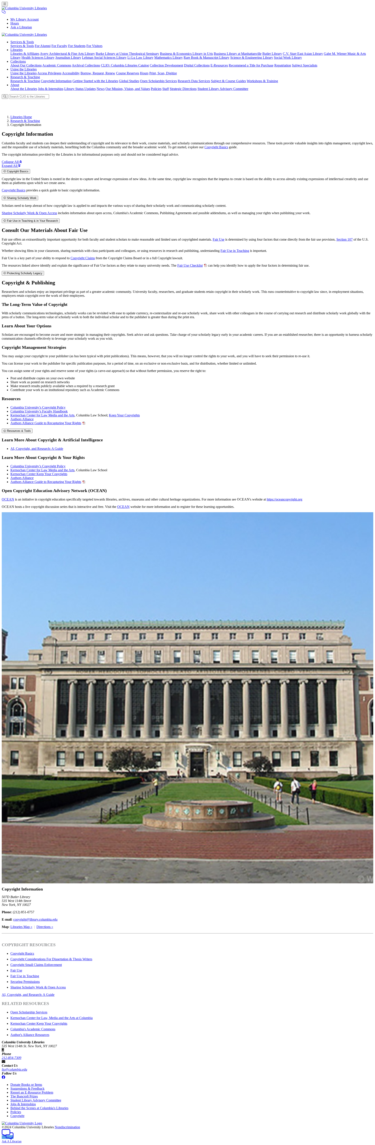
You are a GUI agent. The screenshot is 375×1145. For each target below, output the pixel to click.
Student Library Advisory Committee (222, 89)
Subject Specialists (304, 65)
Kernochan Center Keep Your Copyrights (38, 474)
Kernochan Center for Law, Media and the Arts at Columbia (51, 1018)
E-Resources (219, 65)
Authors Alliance (22, 419)
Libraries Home (21, 117)
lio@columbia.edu (14, 1069)
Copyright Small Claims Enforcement (36, 965)
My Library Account (24, 19)
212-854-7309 (11, 1058)
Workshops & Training (262, 81)
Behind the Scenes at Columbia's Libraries (39, 1108)
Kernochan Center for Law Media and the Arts (42, 415)
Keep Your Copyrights (124, 415)
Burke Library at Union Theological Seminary (127, 53)
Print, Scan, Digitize (163, 73)
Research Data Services (194, 81)
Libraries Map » (21, 927)
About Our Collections (26, 65)
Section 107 (344, 239)
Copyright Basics (216, 147)
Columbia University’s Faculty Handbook (39, 411)
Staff (165, 89)
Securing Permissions (25, 982)
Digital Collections (197, 65)
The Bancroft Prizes (24, 1096)
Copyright (17, 1116)
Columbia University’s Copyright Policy (38, 407)
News (101, 89)
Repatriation (282, 65)
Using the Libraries (23, 73)
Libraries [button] (16, 50)
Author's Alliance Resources (29, 1035)
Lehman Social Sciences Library (104, 57)
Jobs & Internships (50, 89)
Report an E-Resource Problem (31, 1092)
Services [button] (22, 42)
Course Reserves (127, 73)
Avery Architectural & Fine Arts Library (67, 53)
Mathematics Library (168, 57)
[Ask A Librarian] (4, 12)
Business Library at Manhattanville (238, 53)
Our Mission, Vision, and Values (127, 89)
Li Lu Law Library (140, 57)
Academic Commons (56, 65)
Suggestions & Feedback (27, 1088)
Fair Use (218, 239)
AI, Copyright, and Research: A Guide (36, 448)
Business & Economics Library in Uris (186, 53)
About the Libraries (23, 89)
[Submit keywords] (5, 96)
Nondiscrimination (67, 1127)
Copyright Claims (83, 258)
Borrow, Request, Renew (98, 73)
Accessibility (71, 73)
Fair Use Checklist (190, 265)
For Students (77, 46)
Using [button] (23, 69)
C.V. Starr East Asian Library (303, 53)
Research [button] (25, 77)
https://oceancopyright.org (284, 499)
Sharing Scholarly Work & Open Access (29, 213)
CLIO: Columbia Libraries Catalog (125, 65)
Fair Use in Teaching (234, 251)
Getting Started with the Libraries (95, 81)
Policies (156, 89)
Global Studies (129, 81)
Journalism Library (68, 57)
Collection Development (166, 65)
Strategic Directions (183, 89)
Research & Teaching (25, 81)
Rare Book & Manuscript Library (206, 57)
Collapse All (11, 162)
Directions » (44, 927)
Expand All (10, 166)
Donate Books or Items (26, 1084)
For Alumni (43, 46)
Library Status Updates (80, 89)
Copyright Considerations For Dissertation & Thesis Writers (51, 959)
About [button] (14, 85)
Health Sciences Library (37, 57)
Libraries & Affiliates (24, 53)
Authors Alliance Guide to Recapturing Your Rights (45, 423)
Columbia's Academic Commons (32, 1029)
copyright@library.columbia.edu (35, 919)
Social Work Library (288, 57)
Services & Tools (22, 46)
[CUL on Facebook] (3, 1077)
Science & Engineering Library (251, 57)
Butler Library (272, 53)
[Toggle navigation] (5, 4)
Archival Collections (86, 65)
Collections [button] (18, 61)
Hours (14, 23)
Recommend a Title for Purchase (251, 65)
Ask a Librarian (21, 27)
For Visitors (94, 46)
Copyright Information (56, 81)
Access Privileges (49, 73)
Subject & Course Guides (228, 81)
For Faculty (59, 46)
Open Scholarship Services (158, 81)
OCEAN (8, 499)
